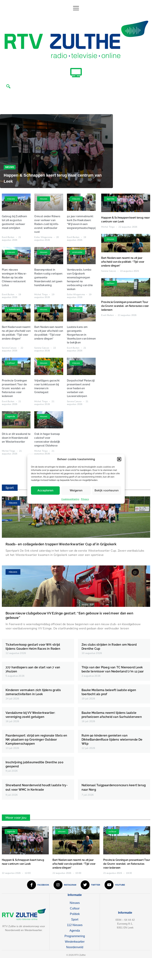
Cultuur (75, 908)
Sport (74, 919)
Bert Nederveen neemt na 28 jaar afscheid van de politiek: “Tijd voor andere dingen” (122, 261)
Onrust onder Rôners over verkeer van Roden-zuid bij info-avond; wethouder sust (47, 224)
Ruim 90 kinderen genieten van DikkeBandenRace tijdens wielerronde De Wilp (112, 739)
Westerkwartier (75, 941)
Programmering (75, 936)
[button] (119, 459)
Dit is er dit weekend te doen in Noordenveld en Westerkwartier (16, 437)
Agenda (75, 930)
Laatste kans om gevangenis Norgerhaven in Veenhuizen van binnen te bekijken (81, 334)
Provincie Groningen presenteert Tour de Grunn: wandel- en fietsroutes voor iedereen (14, 388)
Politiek (75, 914)
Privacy (85, 498)
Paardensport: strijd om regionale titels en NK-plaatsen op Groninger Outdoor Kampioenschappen (36, 739)
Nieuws (9, 167)
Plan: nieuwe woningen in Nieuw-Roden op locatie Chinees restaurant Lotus (14, 277)
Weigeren (76, 490)
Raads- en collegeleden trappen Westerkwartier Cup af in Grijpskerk (61, 544)
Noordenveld (74, 947)
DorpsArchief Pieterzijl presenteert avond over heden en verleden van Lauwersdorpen (81, 388)
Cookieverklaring (70, 498)
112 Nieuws (74, 925)
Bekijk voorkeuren (107, 490)
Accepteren (45, 490)
